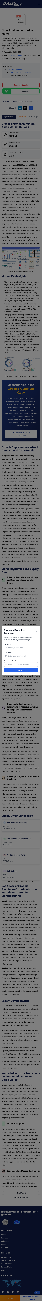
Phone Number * (10, 661)
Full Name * (8, 644)
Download (21, 670)
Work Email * (8, 653)
